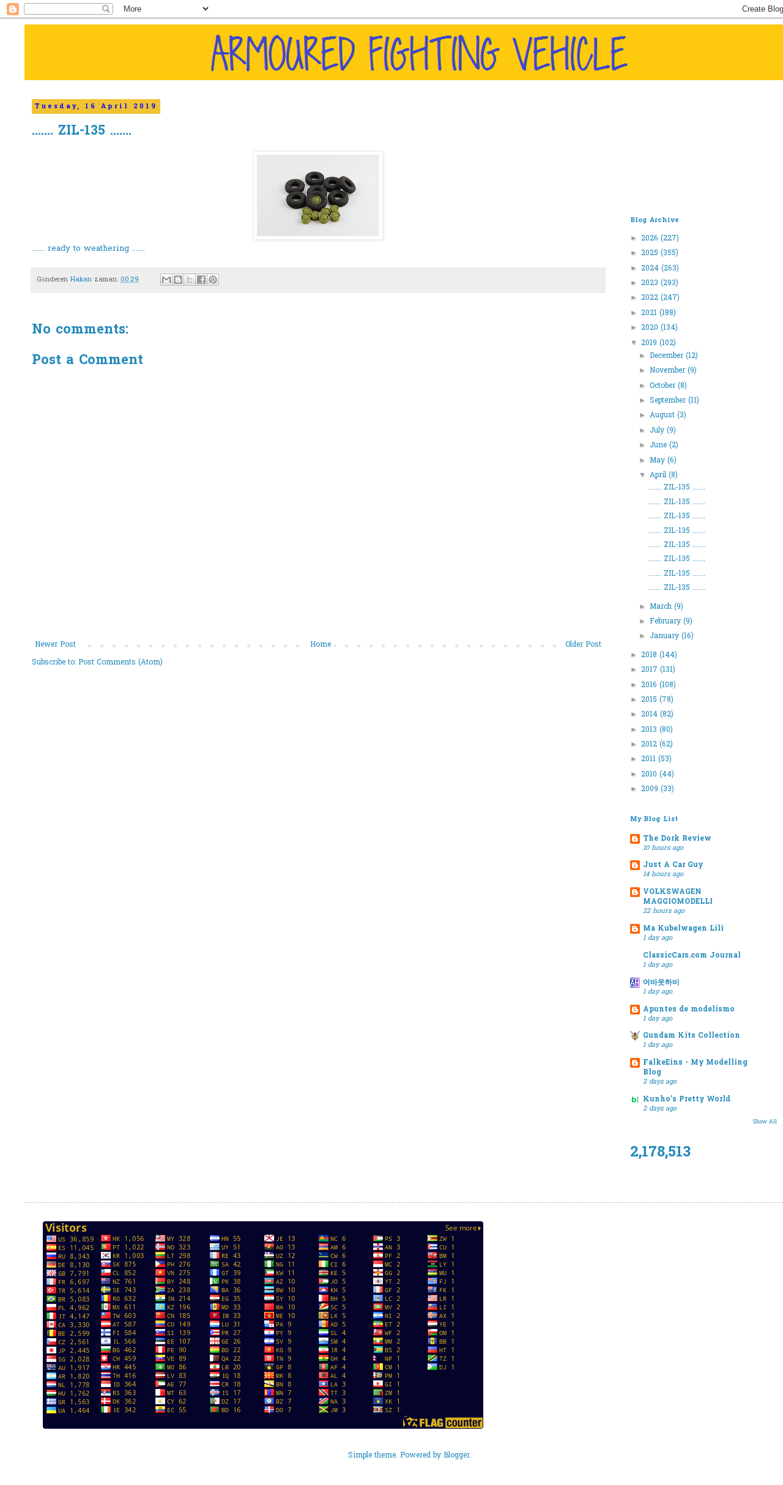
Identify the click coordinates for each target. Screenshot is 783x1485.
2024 (651, 268)
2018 (650, 655)
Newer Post (55, 644)
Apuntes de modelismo (689, 1009)
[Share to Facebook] (201, 280)
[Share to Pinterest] (213, 280)
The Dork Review (677, 838)
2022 (651, 297)
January (665, 636)
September (669, 400)
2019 (650, 343)
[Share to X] (190, 280)
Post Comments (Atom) (120, 662)
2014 (650, 714)
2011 (649, 759)
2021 (650, 313)
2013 (650, 729)
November (669, 370)
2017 (650, 670)
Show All (765, 1122)
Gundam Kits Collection (691, 1035)
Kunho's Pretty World (686, 1099)
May (658, 460)
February (666, 621)
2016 (650, 685)
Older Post (583, 644)
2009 (651, 789)
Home (320, 644)
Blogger (456, 1455)
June (659, 445)
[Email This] (166, 280)
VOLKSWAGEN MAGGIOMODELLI (678, 897)
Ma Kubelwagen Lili (683, 928)
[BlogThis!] (178, 280)
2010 (650, 774)
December (668, 356)
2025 (651, 253)
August (663, 415)
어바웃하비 (661, 982)
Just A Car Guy (673, 865)
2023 (651, 283)
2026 (651, 238)
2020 (651, 327)
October (664, 386)
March (662, 606)
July (658, 430)
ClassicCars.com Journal (692, 955)
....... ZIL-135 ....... (676, 487)
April (659, 475)
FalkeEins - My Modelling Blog (695, 1067)
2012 (650, 744)
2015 (650, 699)
